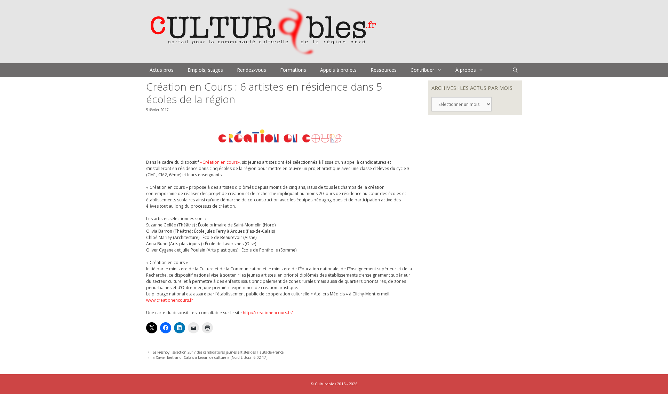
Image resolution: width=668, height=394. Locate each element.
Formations (293, 70)
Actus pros (162, 70)
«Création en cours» (220, 162)
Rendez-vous (251, 70)
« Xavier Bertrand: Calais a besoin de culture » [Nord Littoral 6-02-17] (210, 357)
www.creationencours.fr (169, 300)
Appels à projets (338, 70)
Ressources (384, 70)
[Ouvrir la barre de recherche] (515, 70)
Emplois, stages (205, 70)
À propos (465, 70)
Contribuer (422, 70)
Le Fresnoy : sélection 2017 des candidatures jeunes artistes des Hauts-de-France (218, 352)
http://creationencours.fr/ (268, 313)
